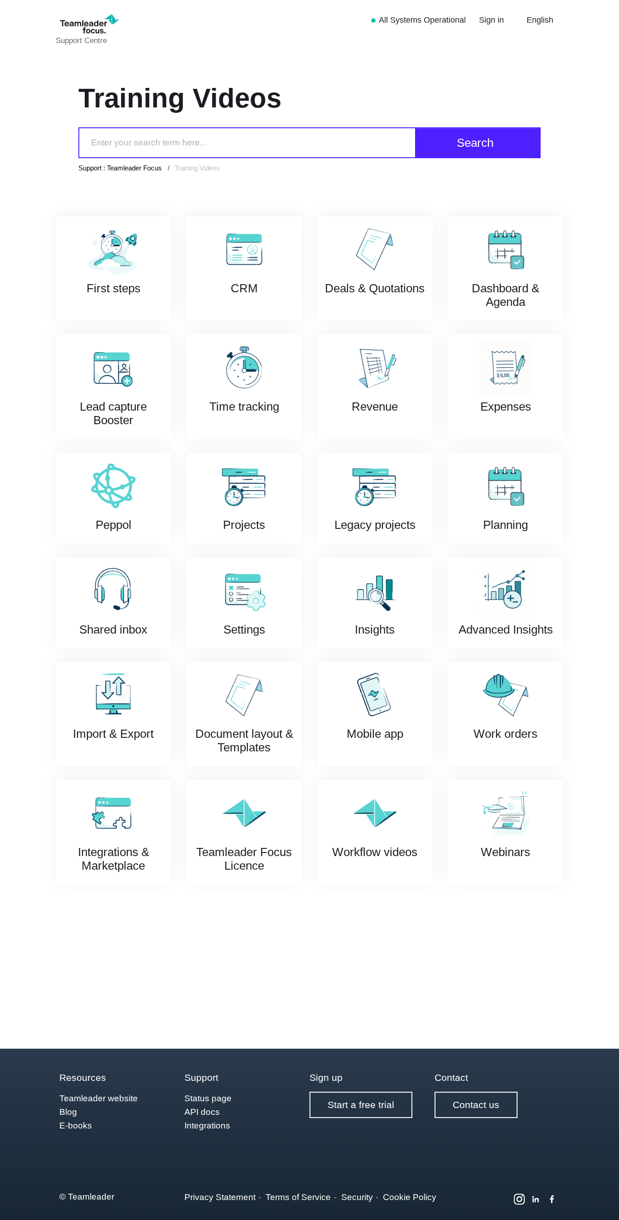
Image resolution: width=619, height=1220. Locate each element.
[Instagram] (519, 1199)
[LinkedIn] (535, 1199)
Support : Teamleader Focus (120, 168)
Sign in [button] (492, 19)
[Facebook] (552, 1199)
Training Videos (197, 168)
